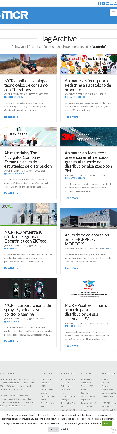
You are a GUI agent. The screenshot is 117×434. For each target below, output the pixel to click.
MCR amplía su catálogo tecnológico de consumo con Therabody (26, 85)
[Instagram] (115, 3)
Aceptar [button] (107, 423)
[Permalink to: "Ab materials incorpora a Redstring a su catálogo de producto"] (88, 64)
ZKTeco (15, 248)
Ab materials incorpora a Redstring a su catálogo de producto (88, 85)
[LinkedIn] (107, 3)
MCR (8, 97)
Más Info (65, 429)
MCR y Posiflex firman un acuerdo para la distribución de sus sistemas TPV (87, 312)
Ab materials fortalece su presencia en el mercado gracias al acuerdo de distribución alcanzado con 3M (88, 161)
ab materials (72, 97)
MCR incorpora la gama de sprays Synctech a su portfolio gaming (27, 310)
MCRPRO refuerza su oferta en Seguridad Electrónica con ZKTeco (25, 236)
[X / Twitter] (103, 3)
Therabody (17, 97)
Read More (11, 116)
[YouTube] (111, 3)
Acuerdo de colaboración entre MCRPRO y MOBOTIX (87, 239)
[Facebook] (99, 3)
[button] (113, 12)
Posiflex (76, 326)
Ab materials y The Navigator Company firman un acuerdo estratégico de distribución (28, 159)
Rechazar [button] (53, 429)
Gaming (9, 321)
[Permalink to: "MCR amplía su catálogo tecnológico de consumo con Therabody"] (28, 64)
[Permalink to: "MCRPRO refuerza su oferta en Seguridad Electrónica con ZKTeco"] (28, 214)
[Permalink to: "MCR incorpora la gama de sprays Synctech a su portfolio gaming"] (28, 288)
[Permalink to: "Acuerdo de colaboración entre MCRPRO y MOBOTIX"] (88, 218)
